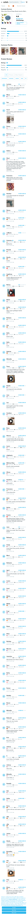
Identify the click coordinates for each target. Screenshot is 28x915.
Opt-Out (14, 910)
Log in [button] (23, 2)
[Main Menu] (1, 2)
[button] (21, 2)
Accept (14, 907)
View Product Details (20, 23)
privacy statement (13, 899)
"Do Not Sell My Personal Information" (12, 905)
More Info (14, 912)
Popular (3, 6)
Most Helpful (18, 75)
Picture (11, 75)
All (6, 75)
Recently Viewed (21, 6)
